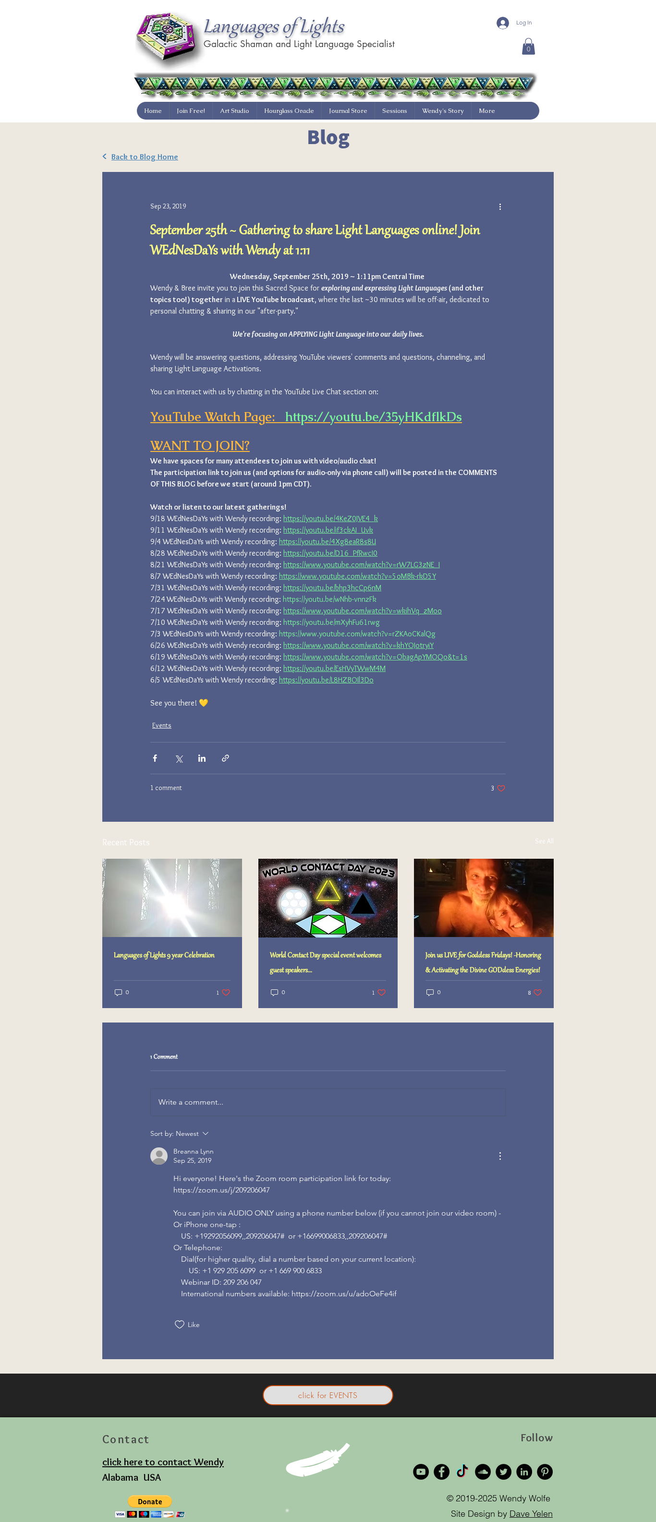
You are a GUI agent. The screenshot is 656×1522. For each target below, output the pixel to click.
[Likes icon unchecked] (179, 1324)
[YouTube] (421, 1472)
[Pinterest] (545, 1472)
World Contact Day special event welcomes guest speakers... (325, 963)
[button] (528, 46)
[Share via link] (225, 758)
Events (161, 725)
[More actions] (500, 206)
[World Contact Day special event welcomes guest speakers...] (328, 898)
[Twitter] (503, 1472)
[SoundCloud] (483, 1472)
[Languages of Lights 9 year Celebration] (172, 898)
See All (544, 841)
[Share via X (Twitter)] (178, 758)
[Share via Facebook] (154, 758)
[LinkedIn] (524, 1472)
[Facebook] (441, 1472)
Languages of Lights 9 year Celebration (164, 955)
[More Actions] (500, 1156)
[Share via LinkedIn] (202, 758)
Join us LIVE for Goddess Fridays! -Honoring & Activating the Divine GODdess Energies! (483, 963)
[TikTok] (462, 1472)
